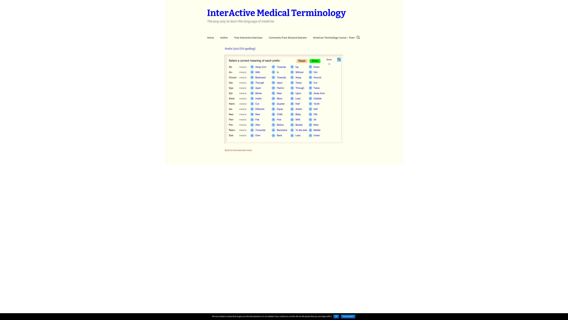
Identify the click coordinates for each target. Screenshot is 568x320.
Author (224, 37)
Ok (336, 317)
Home (210, 37)
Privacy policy (348, 317)
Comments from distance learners (288, 37)
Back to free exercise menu (238, 150)
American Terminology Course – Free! (334, 37)
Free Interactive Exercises (248, 37)
